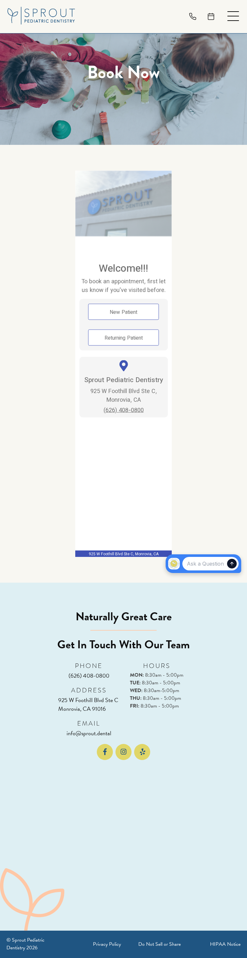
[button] (233, 17)
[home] (41, 16)
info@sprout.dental (89, 733)
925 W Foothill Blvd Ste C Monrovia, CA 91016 (89, 704)
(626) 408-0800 (89, 675)
